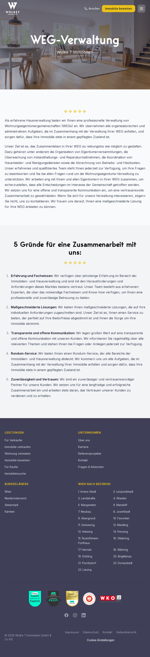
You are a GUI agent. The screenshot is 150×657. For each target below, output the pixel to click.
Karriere (83, 447)
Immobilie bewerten (118, 8)
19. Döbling (85, 556)
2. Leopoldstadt (123, 491)
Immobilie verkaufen (18, 447)
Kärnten (10, 511)
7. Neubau (84, 511)
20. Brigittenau (122, 556)
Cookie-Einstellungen (100, 640)
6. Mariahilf (120, 505)
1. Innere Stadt (87, 491)
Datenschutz (91, 632)
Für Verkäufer (13, 440)
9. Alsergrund (86, 518)
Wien (8, 491)
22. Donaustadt (122, 563)
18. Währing (120, 549)
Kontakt (83, 460)
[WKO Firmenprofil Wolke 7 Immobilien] (110, 598)
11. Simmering (86, 525)
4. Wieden (120, 498)
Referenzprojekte (89, 453)
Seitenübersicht (126, 632)
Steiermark (12, 505)
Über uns (84, 440)
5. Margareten (87, 505)
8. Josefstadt (121, 511)
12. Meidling (120, 525)
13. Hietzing (85, 531)
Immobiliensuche (15, 473)
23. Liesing (85, 569)
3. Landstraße (86, 498)
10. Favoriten (121, 518)
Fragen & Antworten (91, 467)
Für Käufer (11, 467)
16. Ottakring (121, 538)
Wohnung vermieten (18, 453)
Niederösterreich (16, 498)
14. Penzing (120, 531)
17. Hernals (85, 549)
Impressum (72, 632)
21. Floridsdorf (87, 563)
